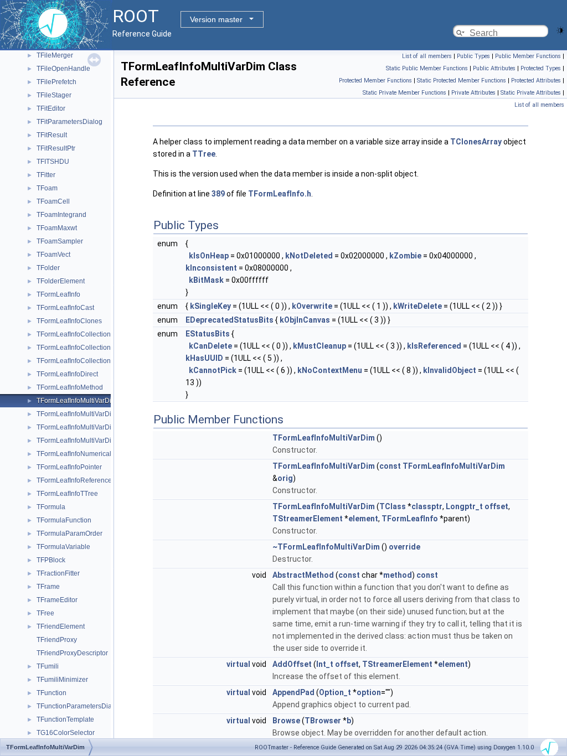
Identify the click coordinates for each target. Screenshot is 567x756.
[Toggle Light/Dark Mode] (560, 29)
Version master (216, 19)
